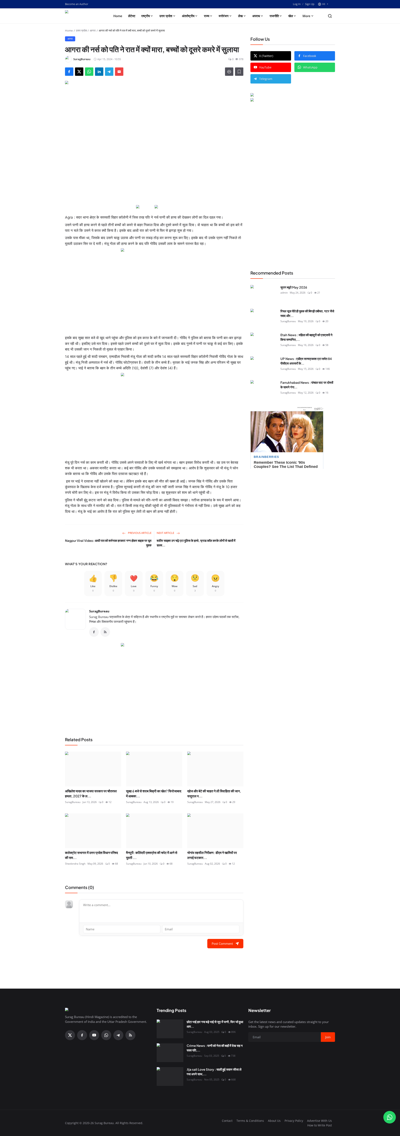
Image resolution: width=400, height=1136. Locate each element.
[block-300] (154, 290)
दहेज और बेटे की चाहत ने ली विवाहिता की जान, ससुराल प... (214, 793)
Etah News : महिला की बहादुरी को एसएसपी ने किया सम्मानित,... (306, 337)
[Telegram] (118, 1035)
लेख (240, 16)
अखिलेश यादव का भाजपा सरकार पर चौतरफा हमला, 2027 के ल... (91, 793)
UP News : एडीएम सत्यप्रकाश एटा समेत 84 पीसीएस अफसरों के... (306, 361)
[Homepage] (83, 16)
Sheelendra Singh (75, 863)
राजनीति (274, 16)
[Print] (229, 71)
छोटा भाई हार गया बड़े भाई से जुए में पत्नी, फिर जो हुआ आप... (215, 1024)
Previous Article (139, 533)
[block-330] (284, 95)
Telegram (265, 79)
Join (328, 1037)
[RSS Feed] (105, 632)
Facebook (309, 56)
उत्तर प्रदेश (165, 16)
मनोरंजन (224, 16)
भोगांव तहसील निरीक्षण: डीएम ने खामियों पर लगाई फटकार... (212, 855)
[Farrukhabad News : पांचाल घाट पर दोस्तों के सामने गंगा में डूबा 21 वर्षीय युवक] (263, 389)
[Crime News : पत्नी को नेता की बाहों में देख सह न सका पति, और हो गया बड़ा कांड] (170, 1052)
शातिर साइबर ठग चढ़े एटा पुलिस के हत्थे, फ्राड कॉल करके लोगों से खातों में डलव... (196, 542)
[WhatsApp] (106, 1035)
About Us (274, 1121)
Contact (227, 1121)
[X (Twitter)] (70, 1035)
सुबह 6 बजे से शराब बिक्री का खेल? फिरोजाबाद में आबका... (153, 793)
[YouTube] (94, 1035)
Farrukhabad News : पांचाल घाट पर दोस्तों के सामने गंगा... (306, 384)
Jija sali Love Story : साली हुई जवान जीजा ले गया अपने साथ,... (214, 1071)
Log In (297, 4)
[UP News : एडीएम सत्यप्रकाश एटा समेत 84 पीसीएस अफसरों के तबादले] (263, 365)
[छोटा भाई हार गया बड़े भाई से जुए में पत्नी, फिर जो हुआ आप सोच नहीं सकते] (170, 1028)
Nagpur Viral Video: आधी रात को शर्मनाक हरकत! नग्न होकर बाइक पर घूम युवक (108, 542)
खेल (290, 16)
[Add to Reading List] (239, 71)
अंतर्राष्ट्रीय (188, 16)
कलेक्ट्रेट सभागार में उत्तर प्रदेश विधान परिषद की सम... (91, 855)
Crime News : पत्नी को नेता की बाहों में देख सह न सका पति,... (215, 1048)
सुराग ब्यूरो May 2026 (293, 287)
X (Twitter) (266, 56)
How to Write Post (319, 1125)
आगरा (93, 30)
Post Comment (222, 943)
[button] (323, 4)
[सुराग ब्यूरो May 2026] (263, 294)
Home (117, 16)
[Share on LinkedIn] (99, 71)
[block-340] (154, 414)
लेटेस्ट (131, 16)
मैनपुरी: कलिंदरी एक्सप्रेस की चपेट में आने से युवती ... (151, 855)
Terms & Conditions (250, 1121)
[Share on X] (79, 71)
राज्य (206, 16)
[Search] (330, 16)
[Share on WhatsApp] (89, 71)
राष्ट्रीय (145, 16)
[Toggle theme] (333, 4)
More (306, 16)
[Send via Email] (119, 71)
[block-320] (154, 685)
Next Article (166, 533)
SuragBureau (99, 611)
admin (284, 292)
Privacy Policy (294, 1121)
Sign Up (309, 4)
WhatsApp (310, 67)
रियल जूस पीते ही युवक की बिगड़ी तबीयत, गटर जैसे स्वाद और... (307, 313)
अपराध (256, 16)
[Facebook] (94, 632)
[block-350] (145, 207)
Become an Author (76, 4)
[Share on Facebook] (69, 71)
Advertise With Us (319, 1121)
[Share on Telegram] (109, 71)
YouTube (265, 67)
